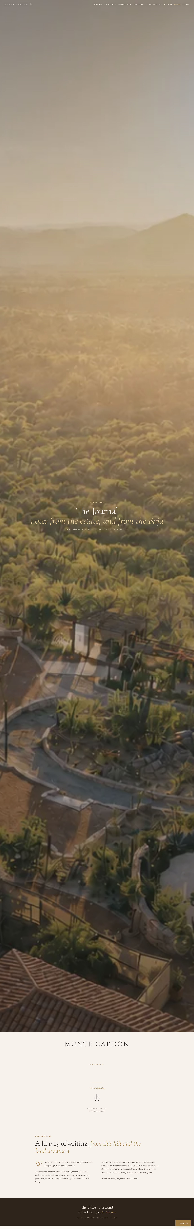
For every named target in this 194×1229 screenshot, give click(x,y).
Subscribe (183, 1223)
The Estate (168, 4)
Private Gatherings (154, 4)
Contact (186, 4)
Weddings (98, 4)
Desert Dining (110, 4)
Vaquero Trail (138, 4)
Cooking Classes (124, 4)
